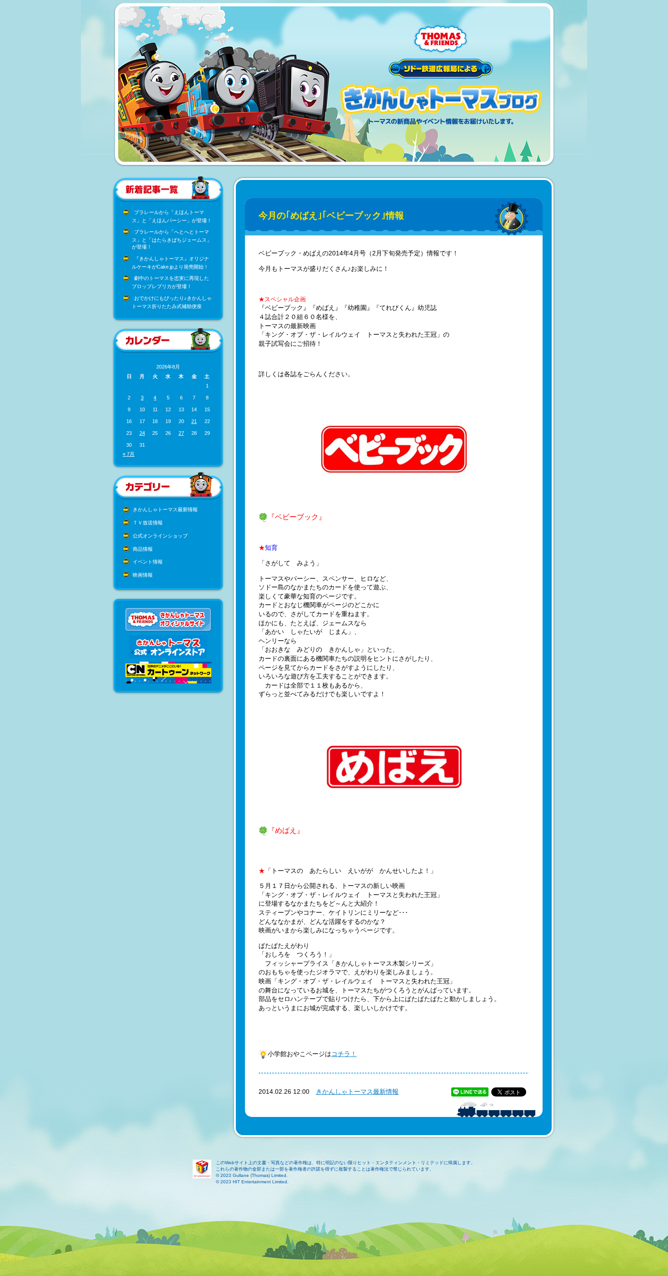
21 (194, 421)
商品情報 (143, 549)
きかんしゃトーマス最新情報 (165, 509)
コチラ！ (344, 1053)
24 (142, 433)
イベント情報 (148, 561)
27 (181, 433)
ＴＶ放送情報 (148, 522)
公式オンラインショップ (160, 535)
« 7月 (129, 454)
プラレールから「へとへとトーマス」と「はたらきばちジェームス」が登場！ (172, 239)
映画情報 (143, 575)
